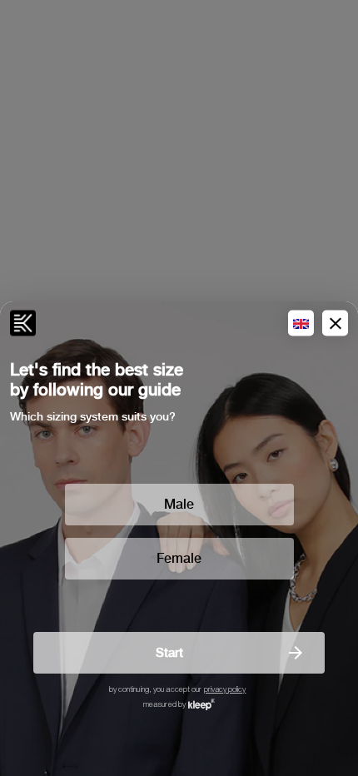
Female (179, 558)
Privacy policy (225, 690)
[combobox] (301, 323)
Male (179, 504)
